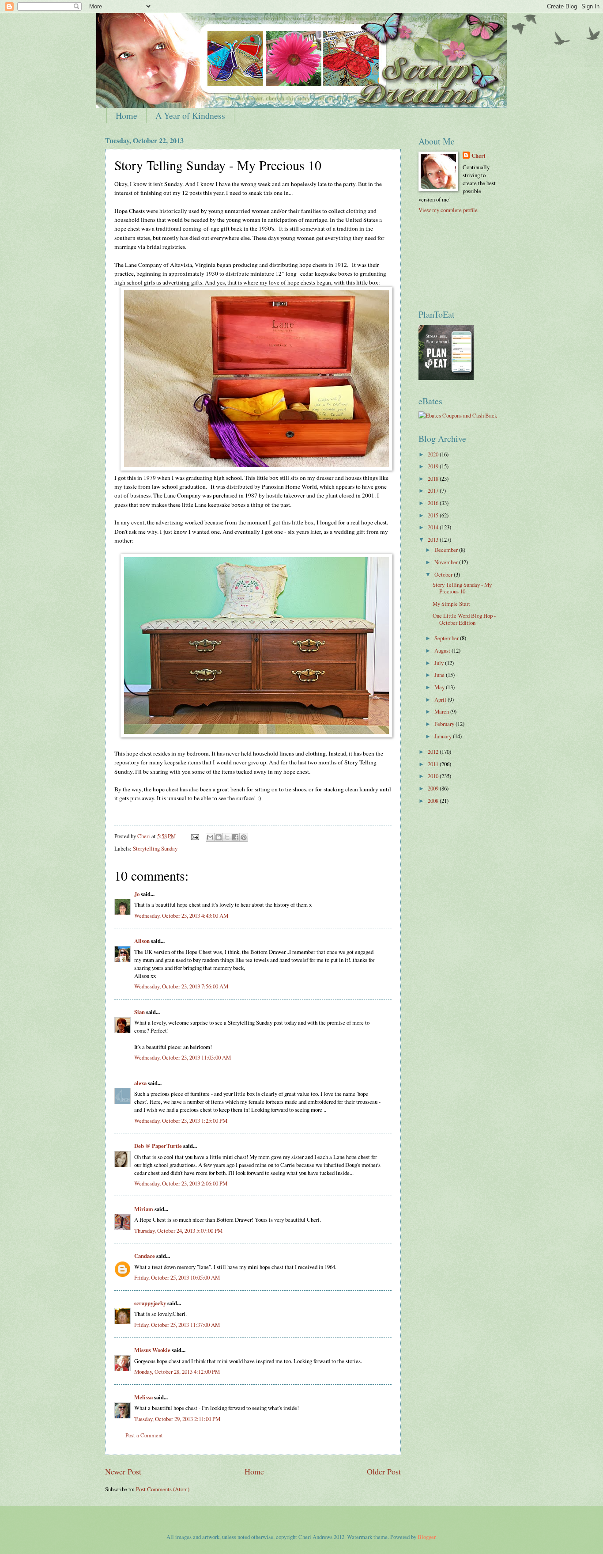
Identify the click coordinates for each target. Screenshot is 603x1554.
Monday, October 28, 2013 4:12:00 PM (177, 1371)
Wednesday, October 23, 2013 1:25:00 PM (180, 1121)
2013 (434, 539)
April (441, 699)
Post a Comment (144, 1435)
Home (126, 116)
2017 (434, 490)
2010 (434, 776)
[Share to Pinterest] (243, 837)
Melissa (143, 1397)
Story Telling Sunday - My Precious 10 (462, 588)
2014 (434, 527)
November (446, 562)
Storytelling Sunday (155, 848)
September (447, 638)
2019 (434, 466)
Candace (144, 1256)
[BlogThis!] (218, 837)
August (443, 650)
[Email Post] (194, 836)
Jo (136, 894)
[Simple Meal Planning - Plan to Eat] (446, 378)
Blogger (426, 1537)
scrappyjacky (150, 1303)
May (440, 687)
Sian (139, 1012)
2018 (434, 479)
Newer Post (123, 1471)
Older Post (384, 1471)
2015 (434, 515)
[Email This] (210, 837)
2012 (434, 752)
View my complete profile (448, 210)
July (439, 663)
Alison (142, 941)
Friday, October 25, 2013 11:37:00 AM (177, 1325)
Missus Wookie (152, 1350)
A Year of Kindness (190, 116)
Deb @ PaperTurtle (158, 1146)
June (440, 675)
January (443, 736)
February (445, 724)
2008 (434, 801)
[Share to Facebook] (235, 837)
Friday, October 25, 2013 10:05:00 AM (177, 1277)
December (446, 550)
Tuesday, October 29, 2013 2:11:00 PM (177, 1419)
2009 (434, 788)
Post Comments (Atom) (162, 1489)
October (444, 574)
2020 (434, 454)
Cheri (478, 156)
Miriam (143, 1209)
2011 (434, 764)
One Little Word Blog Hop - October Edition (464, 619)
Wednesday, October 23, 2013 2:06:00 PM (180, 1183)
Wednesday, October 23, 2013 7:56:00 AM (181, 986)
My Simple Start (451, 604)
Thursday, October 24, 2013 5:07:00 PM (178, 1231)
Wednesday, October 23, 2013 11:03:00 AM (182, 1057)
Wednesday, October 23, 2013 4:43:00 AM (181, 915)
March (442, 711)
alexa (140, 1083)
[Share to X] (226, 837)
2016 (434, 503)
